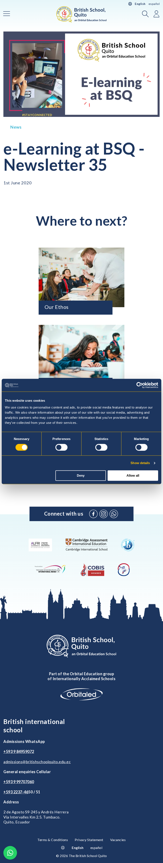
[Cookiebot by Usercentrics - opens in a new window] (139, 385)
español (154, 4)
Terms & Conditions (52, 840)
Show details (140, 463)
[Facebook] (93, 514)
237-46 (21, 792)
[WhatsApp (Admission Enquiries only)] (114, 514)
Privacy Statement (89, 840)
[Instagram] (103, 514)
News (15, 126)
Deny (80, 475)
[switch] (61, 447)
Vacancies (118, 840)
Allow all (132, 475)
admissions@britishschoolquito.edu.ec (37, 761)
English (140, 4)
